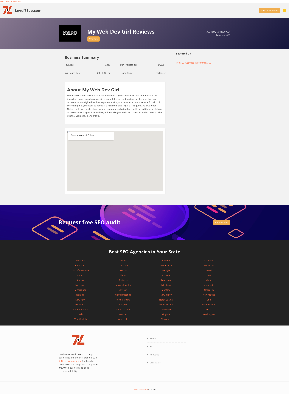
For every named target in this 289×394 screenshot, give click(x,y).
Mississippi (80, 289)
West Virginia (80, 319)
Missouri (123, 289)
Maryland (80, 285)
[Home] (9, 9)
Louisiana (166, 280)
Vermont (123, 314)
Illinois (123, 275)
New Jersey (166, 294)
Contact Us (155, 362)
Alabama (80, 260)
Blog (152, 346)
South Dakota (123, 309)
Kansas (80, 280)
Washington (209, 314)
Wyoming (166, 319)
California (80, 265)
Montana (166, 289)
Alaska (123, 260)
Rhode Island (209, 304)
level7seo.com (141, 389)
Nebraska (209, 289)
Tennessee (166, 309)
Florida (123, 270)
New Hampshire (123, 294)
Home (153, 338)
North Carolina (123, 299)
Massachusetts (123, 285)
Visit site (93, 38)
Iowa (209, 275)
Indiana (166, 275)
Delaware (209, 265)
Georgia (166, 270)
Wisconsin (123, 319)
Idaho (80, 275)
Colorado (123, 265)
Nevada (80, 294)
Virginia (166, 314)
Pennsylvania (166, 304)
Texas (209, 309)
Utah (80, 314)
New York (80, 299)
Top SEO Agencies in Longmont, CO (193, 62)
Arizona (166, 260)
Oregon (123, 304)
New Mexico (209, 294)
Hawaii (208, 270)
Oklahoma (80, 304)
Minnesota (209, 285)
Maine (209, 280)
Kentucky (123, 280)
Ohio (209, 299)
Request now (221, 222)
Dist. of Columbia (80, 270)
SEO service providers (70, 361)
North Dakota (166, 299)
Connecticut (166, 265)
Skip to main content (10, 1)
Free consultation (269, 10)
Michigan (166, 285)
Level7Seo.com (28, 10)
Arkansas (208, 260)
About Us (154, 354)
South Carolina (80, 309)
